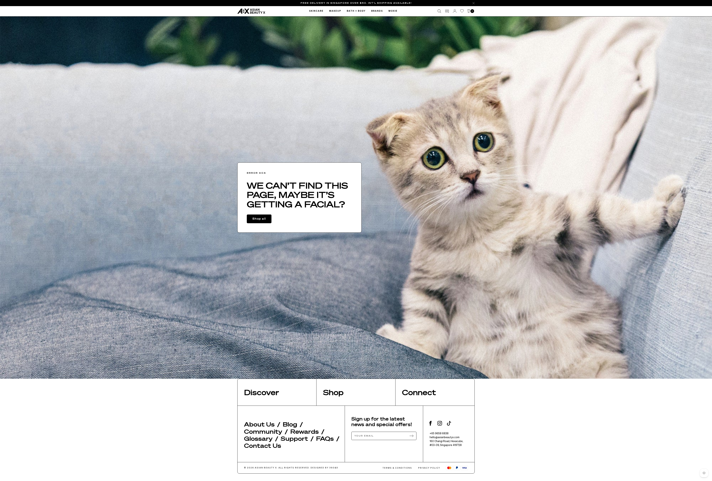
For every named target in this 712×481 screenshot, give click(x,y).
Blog (290, 424)
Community (263, 431)
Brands (377, 11)
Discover (261, 392)
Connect (419, 392)
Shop (333, 392)
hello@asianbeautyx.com (444, 437)
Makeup (335, 11)
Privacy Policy (429, 468)
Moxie (393, 11)
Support (294, 438)
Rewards (304, 431)
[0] (468, 11)
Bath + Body (356, 11)
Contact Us (262, 445)
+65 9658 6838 (439, 433)
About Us (259, 424)
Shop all (259, 218)
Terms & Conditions (397, 468)
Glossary (258, 438)
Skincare (316, 11)
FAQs (325, 438)
